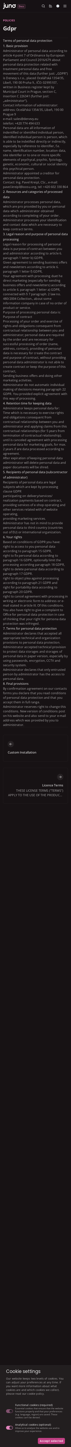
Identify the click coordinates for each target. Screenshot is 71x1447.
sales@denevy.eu (25, 119)
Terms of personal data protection (27, 41)
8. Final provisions (16, 684)
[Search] (43, 6)
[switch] (9, 1411)
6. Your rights (12, 537)
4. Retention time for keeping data (27, 403)
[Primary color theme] (51, 6)
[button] (51, 6)
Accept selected (51, 1441)
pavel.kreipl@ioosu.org (19, 187)
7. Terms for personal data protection (30, 628)
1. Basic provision (15, 46)
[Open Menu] (65, 6)
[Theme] (58, 6)
